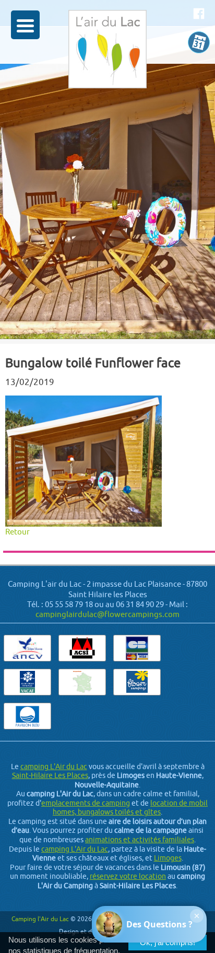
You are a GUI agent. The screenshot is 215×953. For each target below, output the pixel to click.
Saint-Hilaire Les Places (50, 775)
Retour (17, 531)
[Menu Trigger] (25, 24)
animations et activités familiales (139, 839)
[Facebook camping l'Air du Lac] (199, 13)
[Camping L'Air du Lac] (107, 62)
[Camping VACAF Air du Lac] (27, 681)
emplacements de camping (85, 803)
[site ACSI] (82, 647)
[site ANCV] (27, 647)
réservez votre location (128, 876)
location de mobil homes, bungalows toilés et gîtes (130, 808)
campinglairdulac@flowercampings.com (107, 614)
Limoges (168, 858)
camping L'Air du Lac (53, 766)
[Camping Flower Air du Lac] (137, 681)
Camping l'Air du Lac (40, 918)
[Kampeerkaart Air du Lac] (82, 681)
